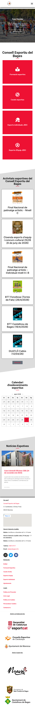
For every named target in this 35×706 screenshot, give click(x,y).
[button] (31, 3)
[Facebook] (16, 555)
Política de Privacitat (9, 592)
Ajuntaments (7, 583)
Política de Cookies (9, 600)
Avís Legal (6, 596)
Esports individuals (9, 579)
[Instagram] (5, 555)
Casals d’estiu (7, 572)
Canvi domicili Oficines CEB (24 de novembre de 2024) (16, 472)
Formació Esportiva (9, 568)
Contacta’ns (7, 607)
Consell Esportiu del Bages (11, 503)
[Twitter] (11, 555)
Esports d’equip (8, 575)
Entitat (5, 564)
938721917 (12, 546)
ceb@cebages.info (13, 549)
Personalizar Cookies (9, 604)
